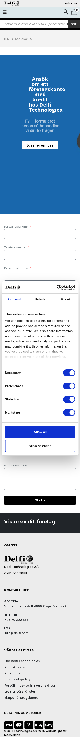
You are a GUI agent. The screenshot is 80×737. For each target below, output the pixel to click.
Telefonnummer (15, 247)
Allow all (40, 432)
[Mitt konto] (65, 12)
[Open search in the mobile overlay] (40, 24)
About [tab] (65, 299)
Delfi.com (71, 3)
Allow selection (40, 446)
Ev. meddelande (15, 465)
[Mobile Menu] (4, 12)
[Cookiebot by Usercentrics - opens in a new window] (57, 287)
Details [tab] (40, 299)
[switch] (69, 386)
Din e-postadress (16, 268)
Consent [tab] (14, 299)
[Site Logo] (11, 3)
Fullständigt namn (16, 227)
